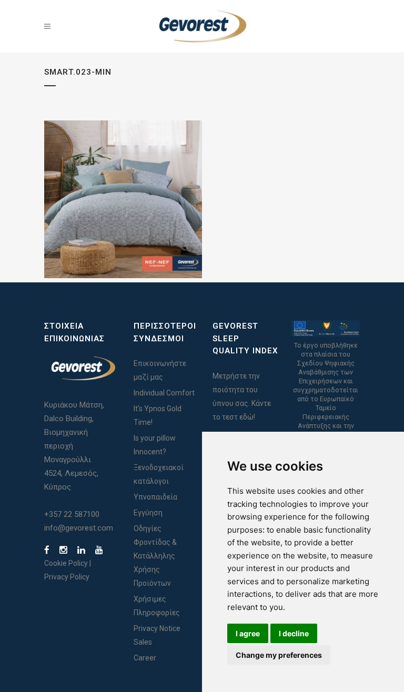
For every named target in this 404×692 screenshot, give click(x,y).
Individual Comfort (164, 393)
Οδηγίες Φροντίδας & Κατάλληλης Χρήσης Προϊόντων (155, 555)
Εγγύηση (148, 512)
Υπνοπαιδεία (155, 497)
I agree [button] (248, 633)
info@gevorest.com (78, 528)
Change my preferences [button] (279, 654)
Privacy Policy (66, 577)
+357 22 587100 (71, 514)
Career (145, 658)
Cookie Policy (66, 563)
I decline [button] (294, 633)
